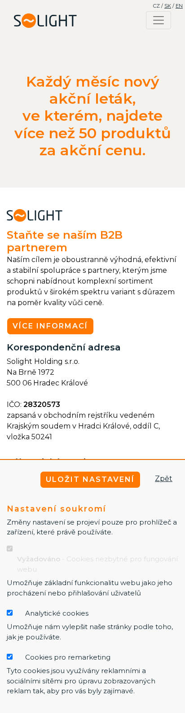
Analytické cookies (56, 613)
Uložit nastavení (90, 479)
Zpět (163, 478)
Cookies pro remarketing (67, 657)
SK (167, 6)
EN (179, 6)
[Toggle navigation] (158, 20)
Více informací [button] (50, 326)
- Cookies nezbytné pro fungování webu (97, 564)
